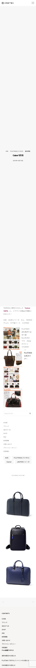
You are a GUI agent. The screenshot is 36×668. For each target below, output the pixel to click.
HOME (5, 422)
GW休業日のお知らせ (8, 665)
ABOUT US (7, 430)
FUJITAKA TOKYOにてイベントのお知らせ (15, 660)
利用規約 (6, 451)
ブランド (6, 426)
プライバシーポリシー (10, 448)
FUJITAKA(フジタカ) (16, 151)
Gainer (9, 462)
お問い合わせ (7, 444)
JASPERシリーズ (23, 462)
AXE (7, 151)
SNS (4, 437)
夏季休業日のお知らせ (9, 656)
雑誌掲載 (27, 151)
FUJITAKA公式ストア (28, 356)
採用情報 (6, 440)
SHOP (5, 433)
